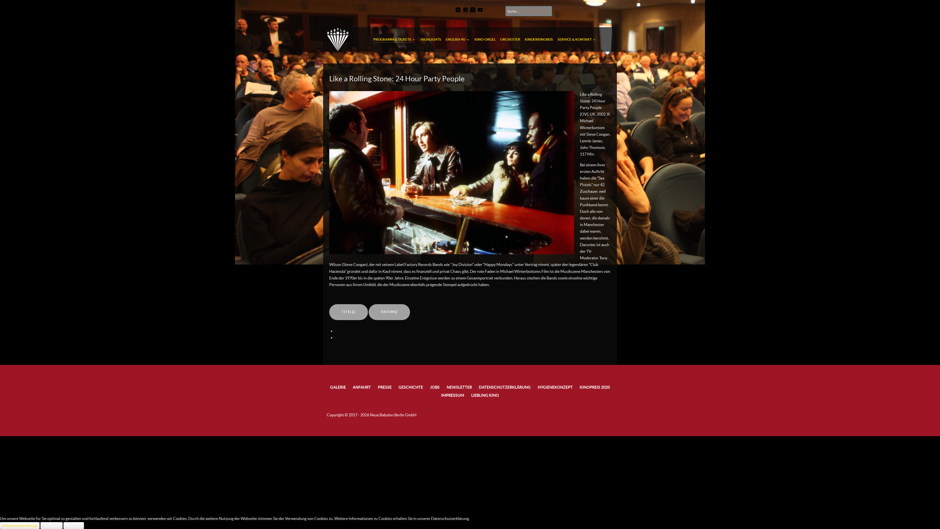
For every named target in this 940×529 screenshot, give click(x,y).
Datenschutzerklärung (20, 526)
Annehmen (51, 526)
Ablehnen (73, 526)
